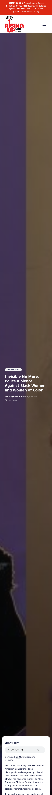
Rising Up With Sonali (16, 396)
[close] (49, 7)
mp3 (18, 757)
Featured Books (13, 370)
